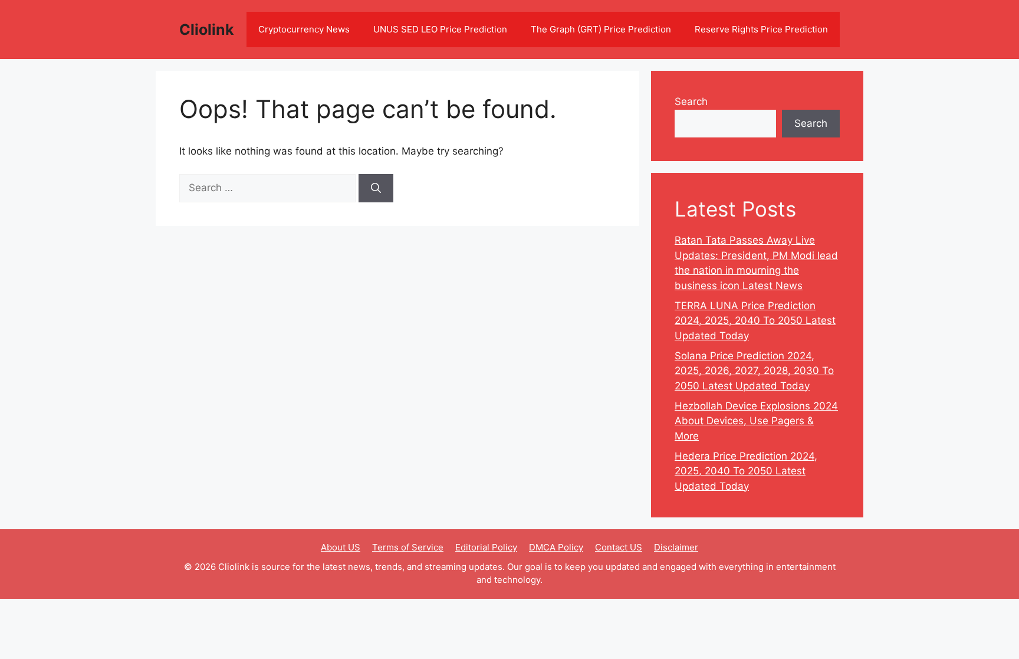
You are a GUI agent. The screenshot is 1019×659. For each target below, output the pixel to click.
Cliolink (206, 29)
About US (340, 547)
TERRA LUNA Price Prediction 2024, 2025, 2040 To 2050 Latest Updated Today (755, 321)
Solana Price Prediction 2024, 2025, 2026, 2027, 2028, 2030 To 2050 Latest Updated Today (754, 371)
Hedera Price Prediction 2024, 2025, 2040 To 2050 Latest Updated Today (746, 471)
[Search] (376, 188)
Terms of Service (407, 547)
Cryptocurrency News (304, 29)
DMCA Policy (556, 547)
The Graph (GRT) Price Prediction (601, 29)
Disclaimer (676, 547)
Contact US (618, 547)
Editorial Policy (486, 547)
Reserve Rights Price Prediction (761, 29)
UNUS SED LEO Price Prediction (440, 29)
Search (691, 101)
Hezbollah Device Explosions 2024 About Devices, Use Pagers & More (756, 421)
